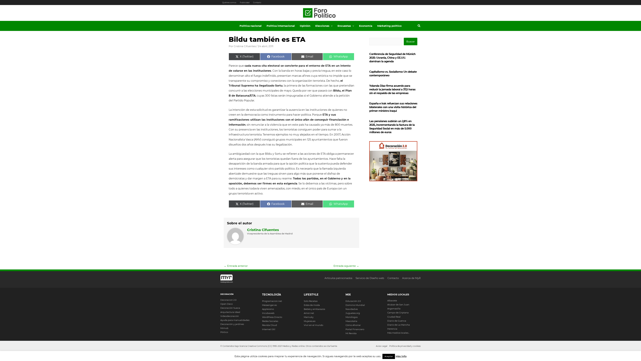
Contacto (257, 2)
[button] (331, 26)
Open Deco (226, 304)
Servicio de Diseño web (370, 278)
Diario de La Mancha (398, 324)
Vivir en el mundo (313, 325)
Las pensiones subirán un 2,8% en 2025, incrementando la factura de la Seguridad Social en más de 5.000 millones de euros (392, 127)
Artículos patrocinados (338, 278)
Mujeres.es (309, 321)
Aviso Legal (381, 346)
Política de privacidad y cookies (405, 346)
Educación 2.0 (353, 301)
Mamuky (308, 317)
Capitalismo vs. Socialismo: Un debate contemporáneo (393, 73)
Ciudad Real (394, 316)
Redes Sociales (270, 321)
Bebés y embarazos (314, 309)
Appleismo (268, 309)
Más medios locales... (398, 332)
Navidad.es (352, 309)
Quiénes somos (229, 2)
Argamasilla (393, 308)
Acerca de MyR (411, 278)
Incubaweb (268, 313)
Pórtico (224, 332)
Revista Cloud (269, 325)
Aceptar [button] (388, 356)
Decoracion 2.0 (228, 300)
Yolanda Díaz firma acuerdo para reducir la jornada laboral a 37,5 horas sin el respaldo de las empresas (392, 89)
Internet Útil (268, 329)
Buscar (410, 41)
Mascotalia (351, 321)
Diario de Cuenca (396, 320)
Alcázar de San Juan (398, 304)
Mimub (224, 328)
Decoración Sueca (230, 308)
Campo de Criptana (398, 312)
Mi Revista (351, 333)
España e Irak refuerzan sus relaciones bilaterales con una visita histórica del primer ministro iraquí (393, 107)
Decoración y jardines (232, 324)
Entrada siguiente (346, 265)
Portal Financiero (355, 329)
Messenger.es (269, 305)
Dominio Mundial (355, 305)
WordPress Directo (272, 317)
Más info (401, 356)
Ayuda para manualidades (234, 320)
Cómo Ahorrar (353, 325)
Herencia (392, 328)
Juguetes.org (353, 313)
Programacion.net (272, 301)
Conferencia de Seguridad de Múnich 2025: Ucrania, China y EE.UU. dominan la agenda (392, 57)
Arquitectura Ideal (230, 312)
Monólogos (352, 317)
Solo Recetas (310, 301)
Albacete (392, 300)
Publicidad (244, 2)
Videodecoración (229, 316)
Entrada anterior (236, 265)
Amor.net (309, 313)
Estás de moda (312, 305)
